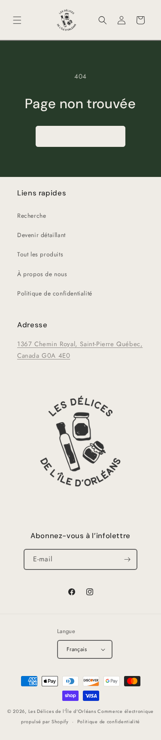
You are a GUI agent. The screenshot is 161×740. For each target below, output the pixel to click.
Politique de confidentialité (54, 293)
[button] (17, 20)
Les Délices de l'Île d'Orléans (62, 711)
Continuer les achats (80, 136)
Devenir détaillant (41, 235)
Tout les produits (40, 254)
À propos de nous (42, 274)
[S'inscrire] (127, 559)
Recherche (31, 215)
